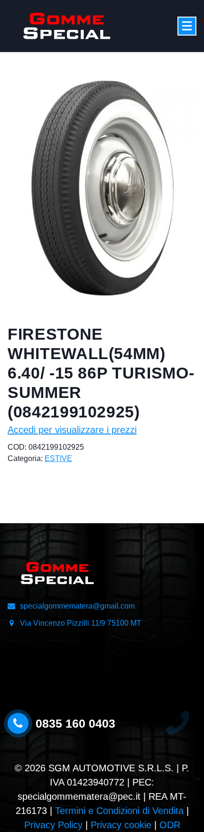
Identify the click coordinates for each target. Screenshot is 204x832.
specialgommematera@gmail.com (77, 606)
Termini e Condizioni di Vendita (119, 810)
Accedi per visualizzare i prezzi (72, 430)
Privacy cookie (121, 825)
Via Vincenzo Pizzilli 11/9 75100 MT (80, 623)
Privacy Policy (53, 825)
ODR (169, 825)
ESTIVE (58, 458)
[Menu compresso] (186, 26)
